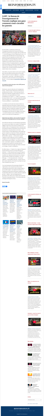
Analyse (21, 0)
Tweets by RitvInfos (31, 96)
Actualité (8, 0)
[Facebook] (1, 5)
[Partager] (1, 9)
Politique (36, 10)
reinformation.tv (22, 4)
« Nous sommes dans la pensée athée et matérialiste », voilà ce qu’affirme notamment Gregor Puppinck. (34, 75)
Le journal (3, 0)
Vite (27, 0)
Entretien (16, 0)
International (8, 10)
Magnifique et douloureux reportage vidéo (34, 328)
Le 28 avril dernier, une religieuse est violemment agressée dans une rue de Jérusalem (33, 116)
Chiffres (24, 0)
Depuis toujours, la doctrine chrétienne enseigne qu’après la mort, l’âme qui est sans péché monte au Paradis (34, 178)
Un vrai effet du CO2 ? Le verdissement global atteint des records (36, 354)
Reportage (12, 0)
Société (23, 12)
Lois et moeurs (16, 10)
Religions (22, 10)
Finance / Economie (29, 10)
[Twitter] (1, 7)
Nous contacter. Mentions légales (33, 403)
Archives (31, 0)
